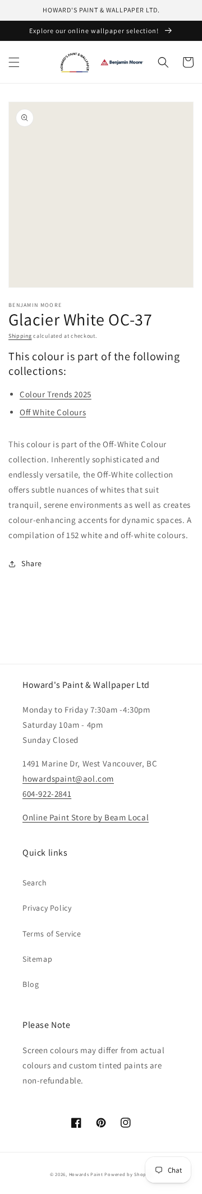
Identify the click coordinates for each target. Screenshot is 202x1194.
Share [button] (31, 563)
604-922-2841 (46, 793)
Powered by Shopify (128, 1174)
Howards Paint (86, 1174)
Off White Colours (53, 412)
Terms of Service (51, 934)
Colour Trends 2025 (55, 394)
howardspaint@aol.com (68, 778)
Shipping (20, 335)
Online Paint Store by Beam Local (85, 817)
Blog (30, 984)
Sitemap (37, 959)
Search (34, 883)
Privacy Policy (46, 908)
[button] (14, 62)
